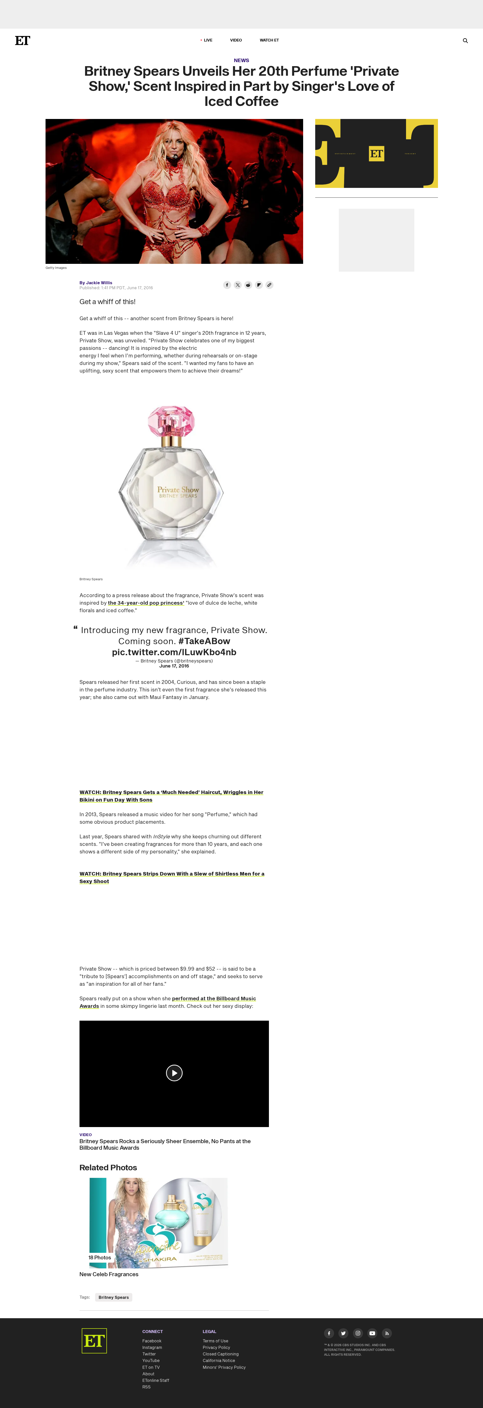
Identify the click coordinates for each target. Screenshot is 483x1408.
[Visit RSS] (387, 1334)
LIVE (208, 40)
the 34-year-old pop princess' (146, 603)
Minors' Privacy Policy (224, 1367)
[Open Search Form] (465, 41)
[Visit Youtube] (372, 1333)
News (241, 60)
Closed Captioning (221, 1354)
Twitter (149, 1354)
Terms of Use (215, 1341)
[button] (174, 1073)
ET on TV (151, 1367)
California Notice (219, 1361)
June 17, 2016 (174, 666)
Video (236, 40)
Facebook (152, 1341)
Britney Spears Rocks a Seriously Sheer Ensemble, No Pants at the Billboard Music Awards (165, 1144)
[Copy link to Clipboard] (269, 285)
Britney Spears (114, 1297)
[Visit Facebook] (329, 1334)
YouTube (150, 1361)
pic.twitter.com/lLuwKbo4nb (174, 652)
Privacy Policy (216, 1348)
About (148, 1374)
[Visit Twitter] (343, 1334)
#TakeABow (204, 641)
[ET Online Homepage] (22, 40)
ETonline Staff (155, 1381)
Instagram (152, 1348)
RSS (146, 1387)
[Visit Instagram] (358, 1334)
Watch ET (269, 40)
